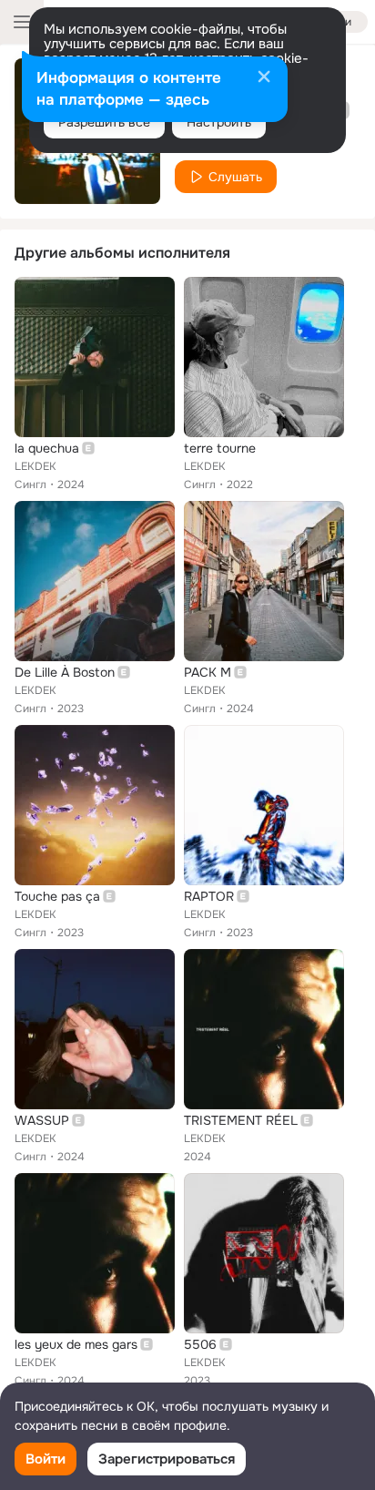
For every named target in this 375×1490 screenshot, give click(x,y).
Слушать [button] (235, 176)
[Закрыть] (264, 78)
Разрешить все (104, 122)
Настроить (219, 122)
